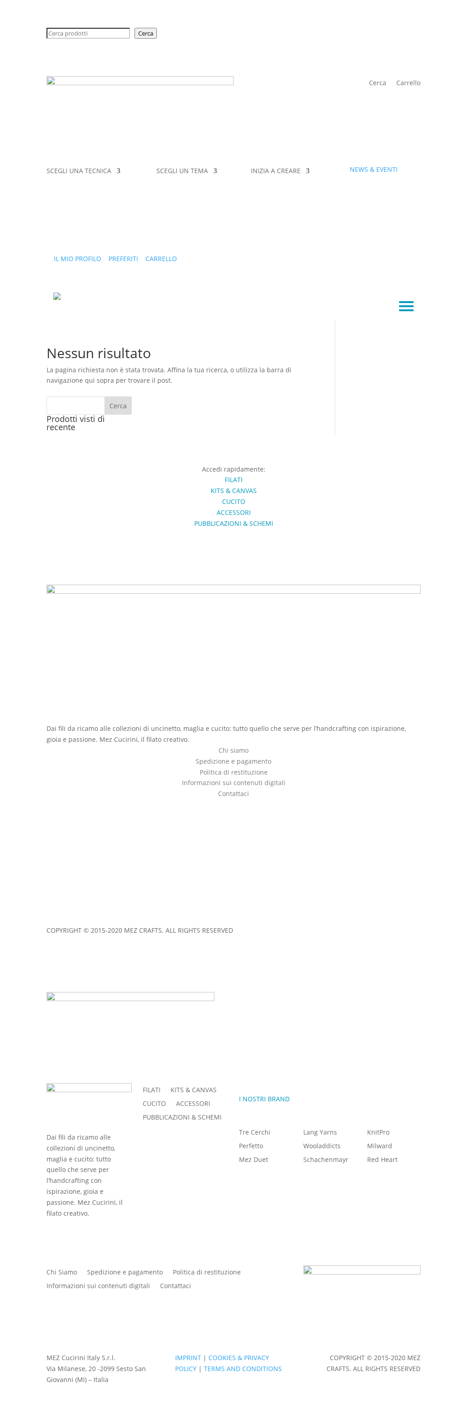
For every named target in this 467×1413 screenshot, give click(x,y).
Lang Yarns (320, 1132)
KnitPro (378, 1132)
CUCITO (154, 1104)
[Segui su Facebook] (224, 806)
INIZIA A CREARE (276, 171)
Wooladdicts (322, 1146)
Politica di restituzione (234, 772)
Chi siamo (233, 750)
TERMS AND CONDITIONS (210, 913)
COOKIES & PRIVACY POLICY (122, 913)
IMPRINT (60, 913)
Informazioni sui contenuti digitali (233, 782)
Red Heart (382, 1160)
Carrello (408, 83)
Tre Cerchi (254, 1132)
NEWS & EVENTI (374, 169)
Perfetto (251, 1146)
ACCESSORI (193, 1104)
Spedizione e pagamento (233, 761)
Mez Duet (253, 1160)
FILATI (152, 1090)
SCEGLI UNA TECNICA (79, 171)
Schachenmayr (325, 1160)
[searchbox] (88, 33)
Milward (379, 1146)
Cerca (145, 33)
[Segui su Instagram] (242, 806)
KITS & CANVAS (194, 1090)
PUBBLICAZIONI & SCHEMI (182, 1117)
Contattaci (175, 1286)
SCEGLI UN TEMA (182, 171)
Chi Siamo (62, 1272)
